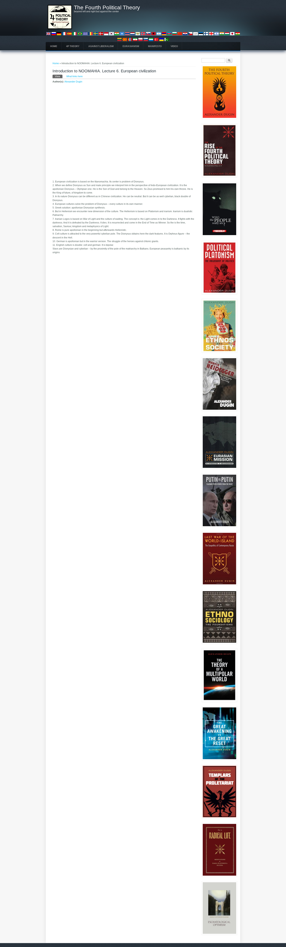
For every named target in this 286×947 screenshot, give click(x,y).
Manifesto (155, 46)
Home (53, 46)
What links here (74, 76)
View (58, 76)
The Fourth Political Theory (107, 7)
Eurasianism (131, 46)
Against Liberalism (101, 46)
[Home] (60, 28)
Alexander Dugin (73, 81)
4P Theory (72, 46)
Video (174, 46)
